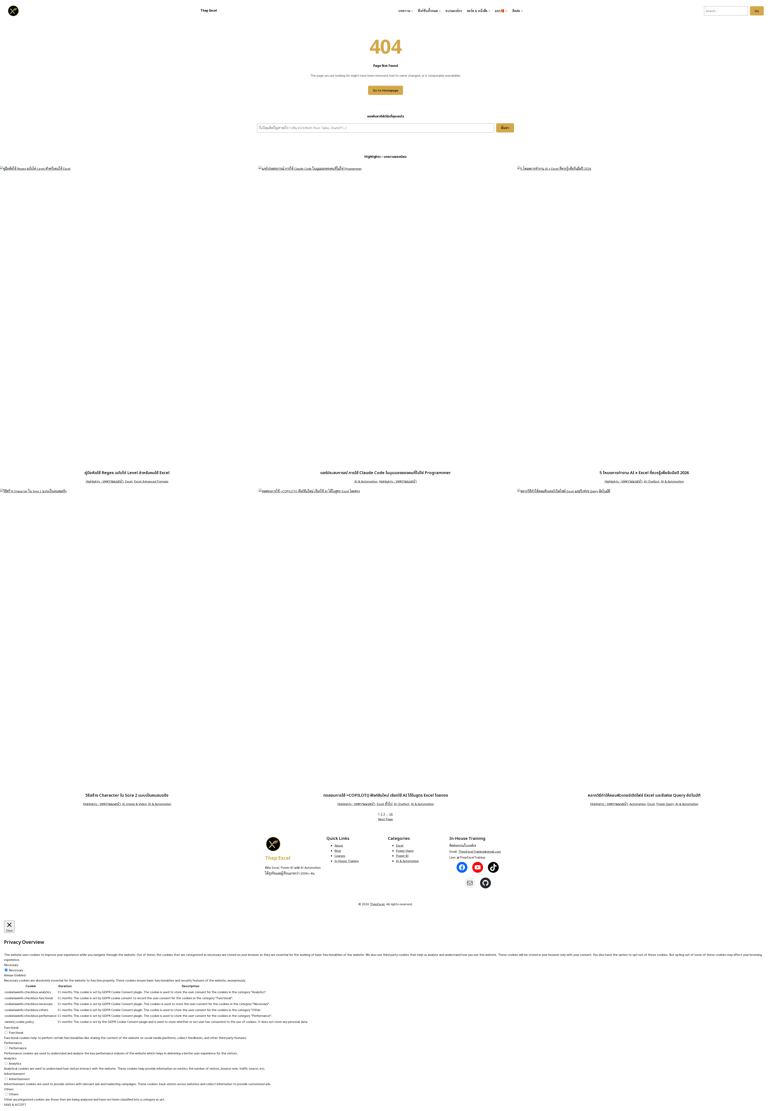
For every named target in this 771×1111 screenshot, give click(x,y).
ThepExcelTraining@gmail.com (479, 851)
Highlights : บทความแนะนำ (104, 481)
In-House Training (347, 861)
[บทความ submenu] (412, 11)
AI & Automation (365, 481)
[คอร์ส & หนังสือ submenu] (489, 11)
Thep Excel (208, 10)
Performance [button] (13, 1043)
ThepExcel (377, 904)
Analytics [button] (10, 1058)
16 (391, 814)
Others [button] (9, 1089)
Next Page (385, 819)
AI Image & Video (134, 804)
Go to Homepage (385, 90)
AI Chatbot (651, 481)
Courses (340, 855)
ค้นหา (505, 128)
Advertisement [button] (14, 1073)
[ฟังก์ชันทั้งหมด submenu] (440, 11)
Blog (338, 850)
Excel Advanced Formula (151, 481)
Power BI (402, 855)
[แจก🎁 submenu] (506, 11)
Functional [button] (11, 1027)
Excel (129, 481)
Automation (637, 804)
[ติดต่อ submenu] (522, 11)
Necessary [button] (11, 965)
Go (757, 11)
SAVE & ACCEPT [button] (15, 1104)
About (339, 845)
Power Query (665, 804)
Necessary (16, 970)
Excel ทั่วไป (384, 804)
